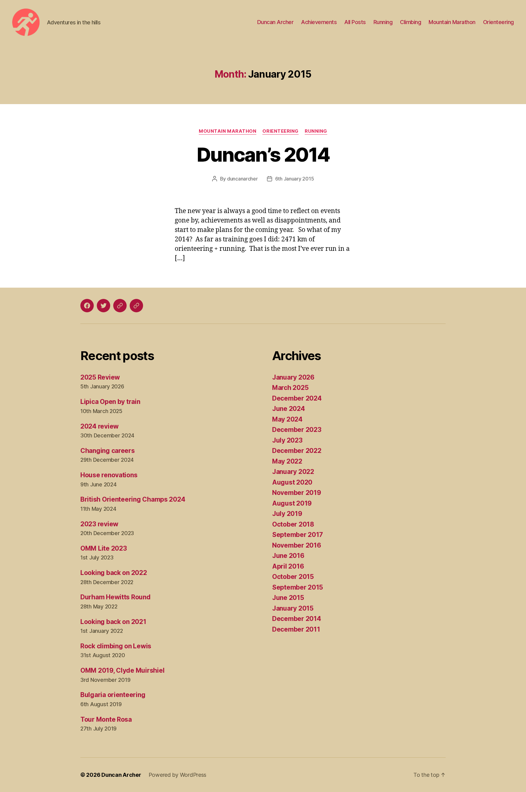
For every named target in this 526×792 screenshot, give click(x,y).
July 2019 (287, 513)
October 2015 (293, 576)
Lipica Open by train (110, 401)
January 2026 (293, 377)
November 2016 (296, 545)
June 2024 (288, 408)
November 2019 (296, 492)
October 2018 (293, 524)
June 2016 (288, 555)
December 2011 (296, 629)
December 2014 (296, 618)
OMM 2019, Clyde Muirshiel (122, 670)
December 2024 (297, 398)
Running (383, 22)
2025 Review (100, 377)
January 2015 (293, 608)
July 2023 (287, 440)
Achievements (319, 22)
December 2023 (296, 429)
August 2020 (292, 482)
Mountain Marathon (452, 22)
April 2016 (288, 566)
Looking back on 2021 (113, 622)
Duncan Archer (275, 22)
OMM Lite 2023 (103, 548)
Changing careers (107, 450)
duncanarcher (242, 179)
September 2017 (297, 534)
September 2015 (297, 587)
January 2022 (293, 471)
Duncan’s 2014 (263, 154)
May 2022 (287, 461)
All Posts (355, 22)
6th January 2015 (294, 179)
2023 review (99, 524)
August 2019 (292, 503)
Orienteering (498, 22)
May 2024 (287, 419)
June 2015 (288, 597)
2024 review (99, 426)
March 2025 (290, 387)
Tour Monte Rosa (106, 719)
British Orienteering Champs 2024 (132, 499)
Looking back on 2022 (113, 572)
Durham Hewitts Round (115, 597)
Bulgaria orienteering (112, 695)
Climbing (410, 22)
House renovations (108, 475)
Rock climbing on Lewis (115, 646)
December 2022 (296, 450)
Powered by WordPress (178, 775)
